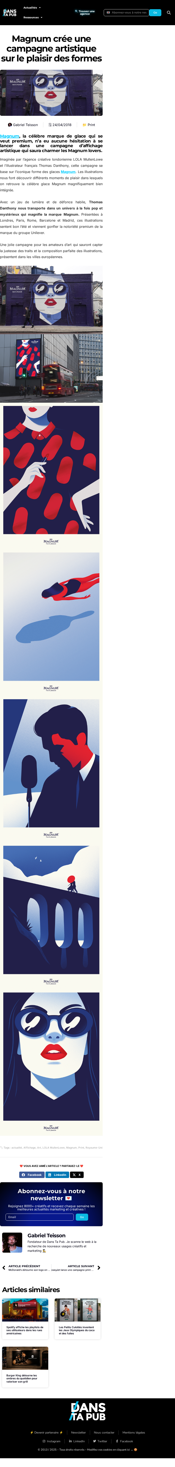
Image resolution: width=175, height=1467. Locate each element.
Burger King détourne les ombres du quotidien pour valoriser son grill (21, 1378)
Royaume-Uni (94, 1147)
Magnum (9, 136)
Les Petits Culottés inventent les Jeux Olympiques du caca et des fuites (77, 1330)
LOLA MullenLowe (53, 1147)
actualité (17, 1147)
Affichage (29, 1147)
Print (91, 125)
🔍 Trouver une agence (85, 12)
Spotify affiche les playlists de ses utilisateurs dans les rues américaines (24, 1330)
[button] (168, 12)
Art (39, 1147)
